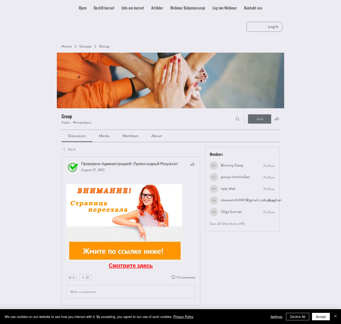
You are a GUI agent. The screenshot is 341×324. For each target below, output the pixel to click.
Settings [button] (276, 316)
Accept (321, 316)
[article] (130, 231)
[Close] (335, 316)
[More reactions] (85, 277)
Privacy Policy (183, 316)
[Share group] (277, 119)
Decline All (297, 316)
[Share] (192, 164)
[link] (77, 136)
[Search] (237, 119)
